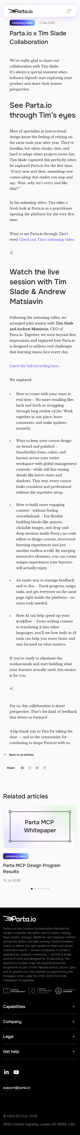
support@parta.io (16, 1088)
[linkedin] (6, 1072)
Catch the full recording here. (35, 366)
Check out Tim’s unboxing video (46, 239)
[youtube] (16, 1072)
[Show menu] (69, 11)
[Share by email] (22, 768)
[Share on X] (30, 768)
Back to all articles (21, 755)
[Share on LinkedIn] (37, 768)
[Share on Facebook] (44, 768)
